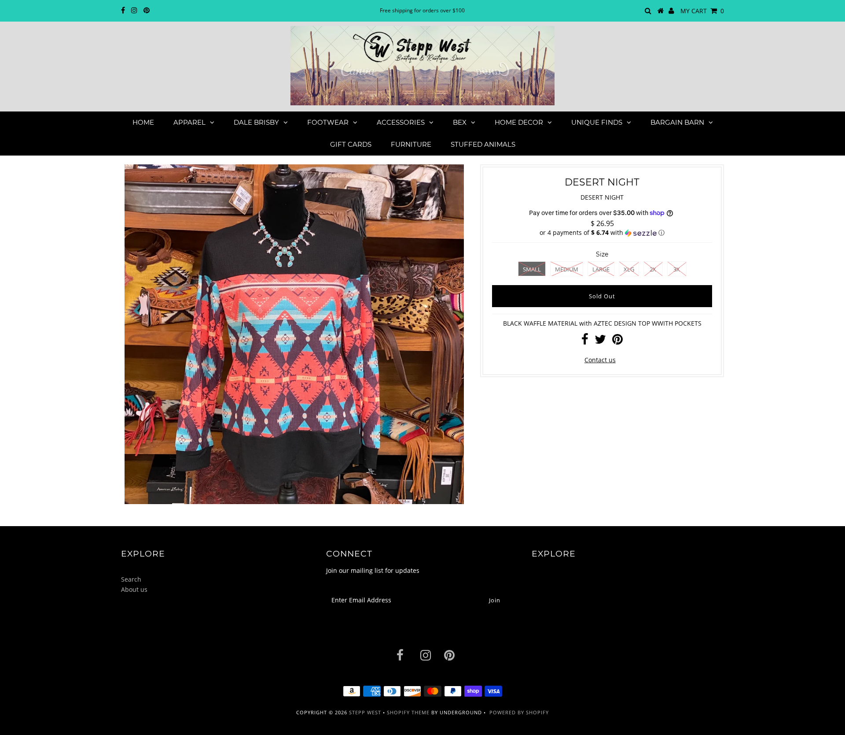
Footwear (328, 122)
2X (653, 269)
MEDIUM (566, 269)
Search (131, 579)
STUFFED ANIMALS (483, 144)
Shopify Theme (408, 712)
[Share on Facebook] (584, 341)
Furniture (411, 144)
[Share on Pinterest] (617, 341)
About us (134, 589)
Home (143, 122)
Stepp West (365, 712)
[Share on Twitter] (600, 341)
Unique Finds (596, 122)
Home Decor (519, 122)
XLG (629, 269)
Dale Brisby (256, 122)
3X (676, 269)
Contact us (600, 360)
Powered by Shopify (519, 712)
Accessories (401, 122)
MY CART (702, 11)
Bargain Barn (677, 122)
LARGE (601, 269)
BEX (460, 122)
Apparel (189, 122)
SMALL (532, 269)
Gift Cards (350, 144)
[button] (602, 232)
